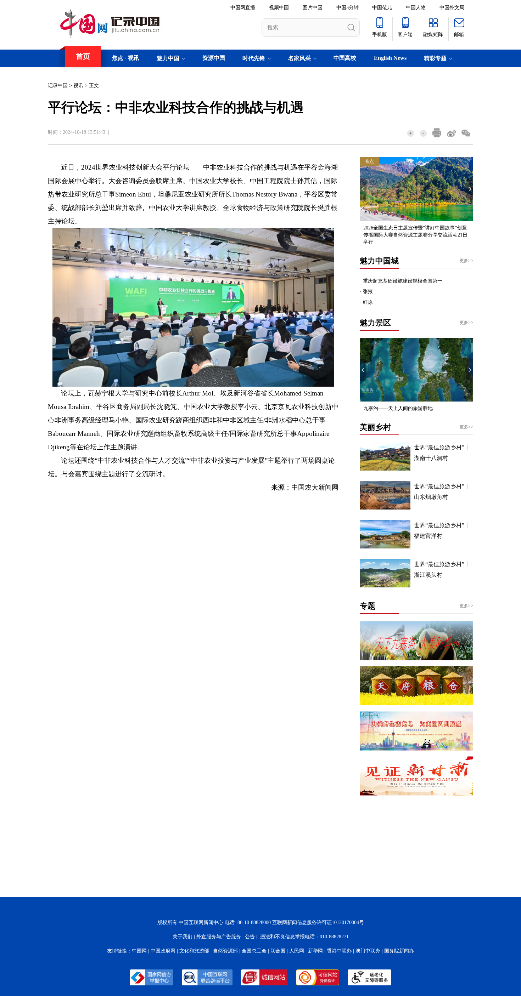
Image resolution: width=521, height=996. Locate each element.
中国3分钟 (347, 7)
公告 (250, 936)
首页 (83, 56)
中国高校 (345, 58)
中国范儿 (382, 7)
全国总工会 (254, 951)
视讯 (133, 58)
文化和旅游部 (194, 951)
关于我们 (182, 936)
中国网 (139, 951)
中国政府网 (163, 951)
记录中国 (58, 85)
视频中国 (279, 7)
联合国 (277, 951)
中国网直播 (242, 7)
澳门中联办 (367, 951)
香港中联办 (339, 951)
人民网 (296, 951)
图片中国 (313, 7)
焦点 (117, 58)
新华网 (315, 951)
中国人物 (416, 7)
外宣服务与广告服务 (218, 936)
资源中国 (213, 58)
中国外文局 (451, 7)
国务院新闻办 (399, 951)
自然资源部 (225, 951)
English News (390, 58)
